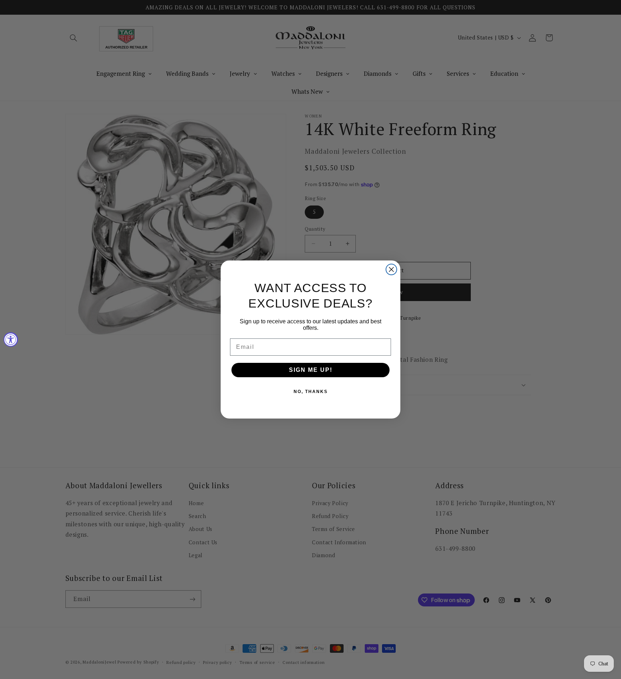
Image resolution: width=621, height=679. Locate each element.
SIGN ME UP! (310, 370)
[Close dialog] (391, 269)
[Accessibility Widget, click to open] (11, 339)
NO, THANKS (311, 391)
